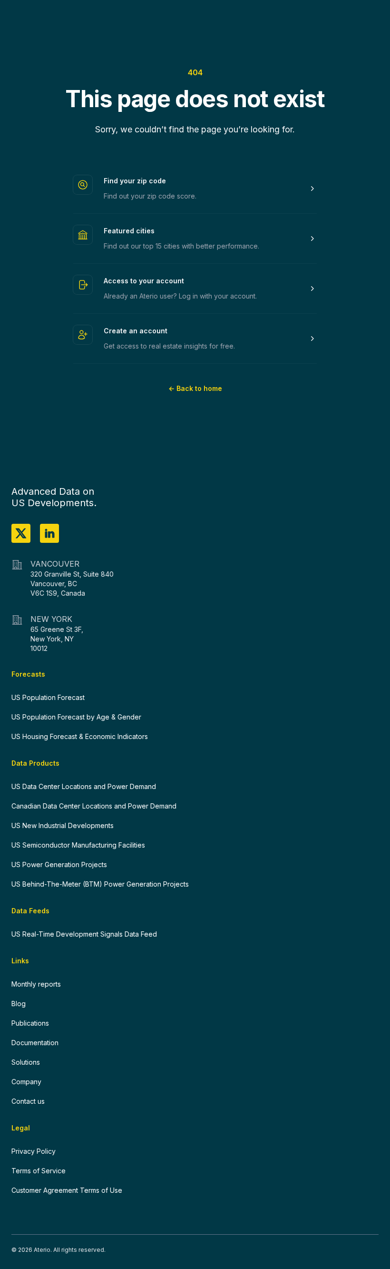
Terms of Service (38, 1171)
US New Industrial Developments (62, 825)
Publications (30, 1023)
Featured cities (129, 231)
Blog (18, 1003)
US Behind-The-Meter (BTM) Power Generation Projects (100, 884)
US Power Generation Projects (59, 864)
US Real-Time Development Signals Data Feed (84, 934)
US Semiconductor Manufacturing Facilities (78, 845)
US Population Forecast (48, 697)
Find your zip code (135, 181)
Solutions (25, 1062)
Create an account (135, 331)
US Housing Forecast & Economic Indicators (79, 736)
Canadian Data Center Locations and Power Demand (93, 806)
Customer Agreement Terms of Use (66, 1190)
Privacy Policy (33, 1151)
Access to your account (144, 281)
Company (26, 1082)
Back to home (195, 388)
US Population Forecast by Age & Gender (76, 717)
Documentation (34, 1043)
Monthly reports (36, 984)
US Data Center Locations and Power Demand (83, 786)
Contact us (28, 1101)
